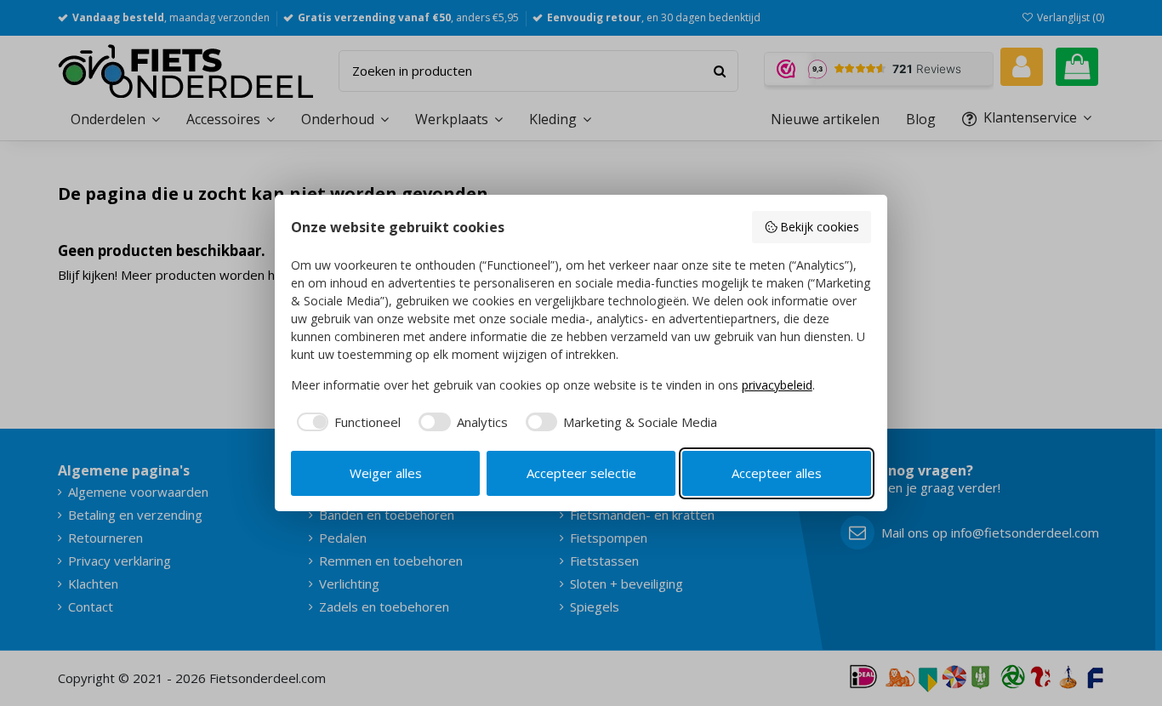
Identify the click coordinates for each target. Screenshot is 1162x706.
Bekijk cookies (819, 227)
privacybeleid (777, 385)
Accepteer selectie (581, 472)
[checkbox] (346, 422)
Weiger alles (386, 472)
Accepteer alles (777, 472)
